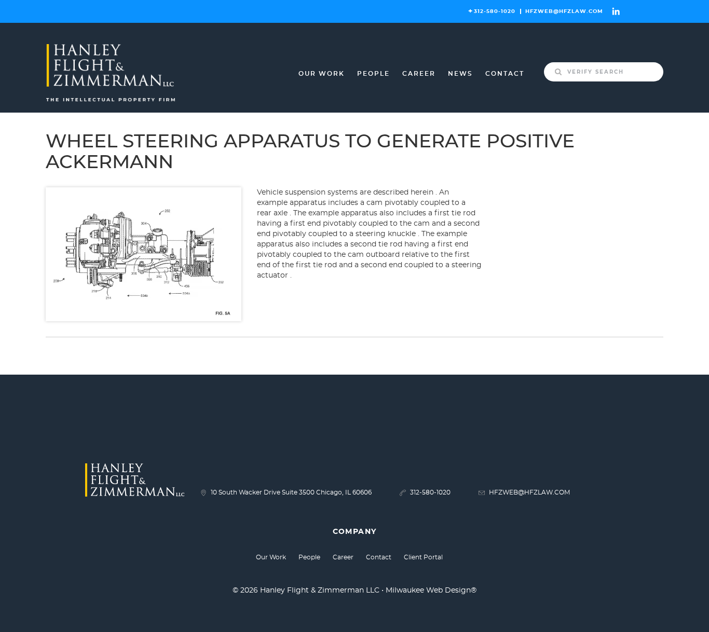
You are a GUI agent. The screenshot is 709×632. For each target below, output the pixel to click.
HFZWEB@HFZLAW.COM (564, 11)
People (373, 74)
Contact (504, 74)
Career (418, 74)
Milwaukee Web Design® (431, 590)
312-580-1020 (494, 11)
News (460, 74)
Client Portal (423, 557)
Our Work (321, 74)
